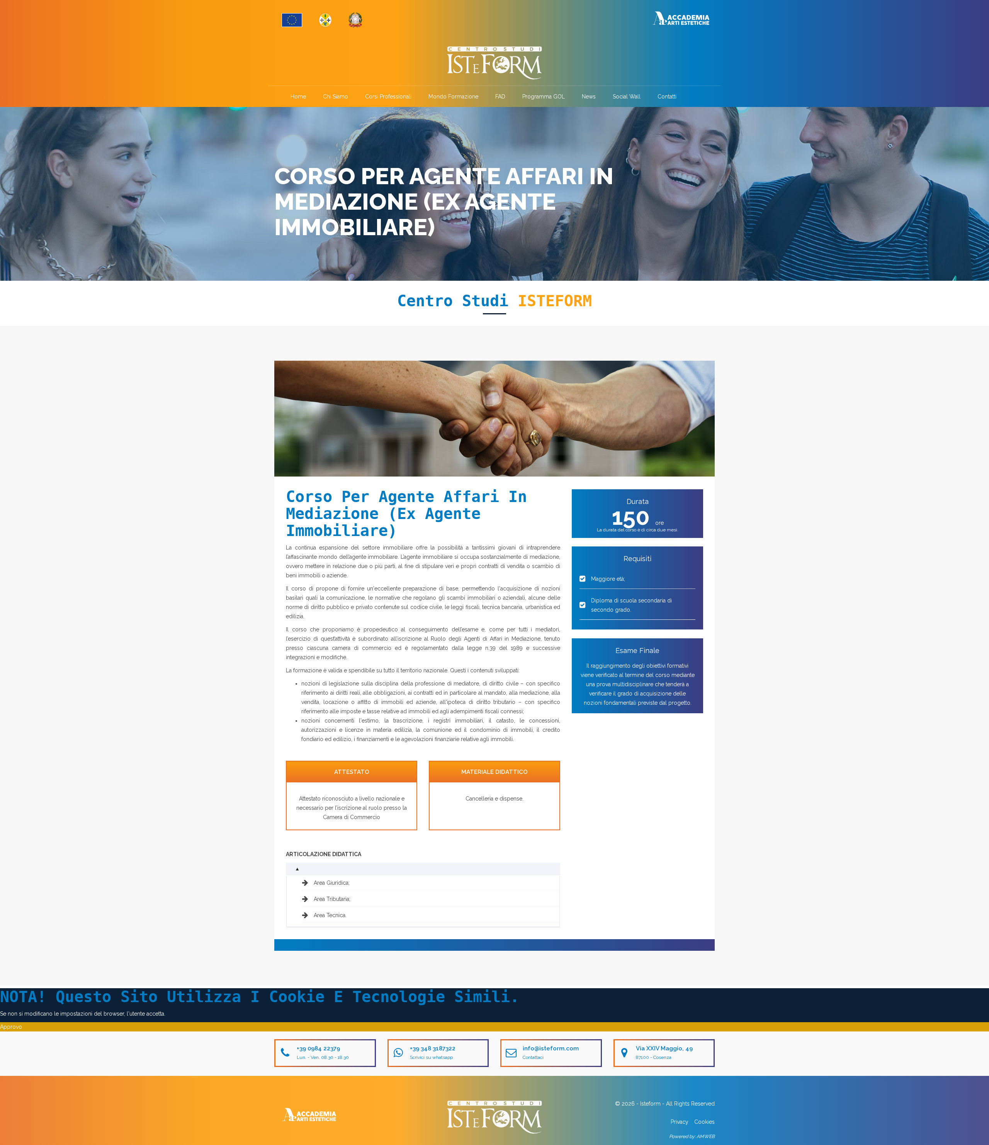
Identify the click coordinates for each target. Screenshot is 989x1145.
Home (298, 96)
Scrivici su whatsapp (431, 1057)
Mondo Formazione (453, 96)
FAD (500, 96)
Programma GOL (543, 96)
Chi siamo (335, 96)
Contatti (667, 96)
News (589, 96)
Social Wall (627, 96)
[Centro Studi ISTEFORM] (494, 63)
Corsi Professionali (388, 96)
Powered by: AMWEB (692, 1136)
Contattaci (533, 1057)
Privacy (679, 1122)
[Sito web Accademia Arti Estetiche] (680, 18)
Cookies (704, 1122)
